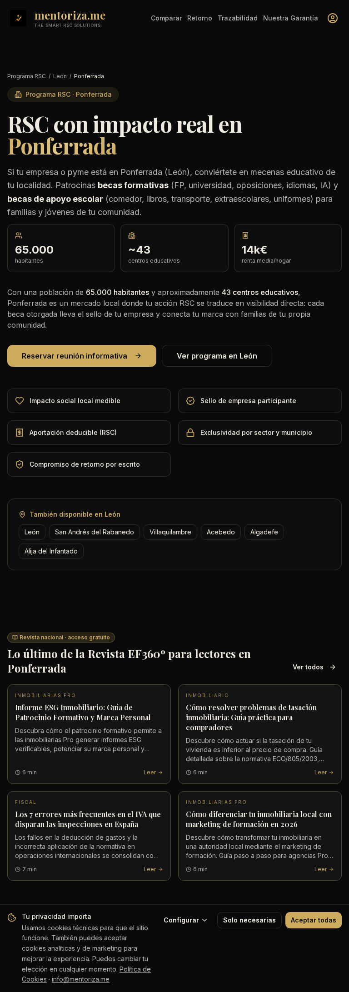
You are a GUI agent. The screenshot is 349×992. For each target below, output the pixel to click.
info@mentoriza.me (81, 979)
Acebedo (221, 532)
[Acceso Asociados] (333, 18)
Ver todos (308, 667)
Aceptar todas (313, 920)
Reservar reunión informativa (74, 355)
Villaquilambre (170, 532)
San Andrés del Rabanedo (94, 532)
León (60, 76)
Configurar (181, 920)
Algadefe (264, 532)
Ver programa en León (217, 355)
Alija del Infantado (51, 551)
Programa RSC (26, 76)
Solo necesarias (249, 920)
